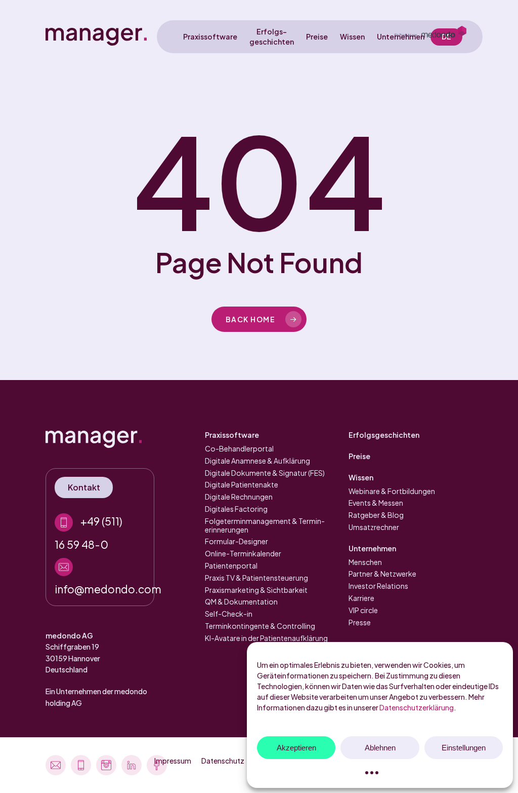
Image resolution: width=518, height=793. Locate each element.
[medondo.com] (430, 37)
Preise (359, 456)
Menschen (365, 562)
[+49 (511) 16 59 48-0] (100, 530)
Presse (360, 622)
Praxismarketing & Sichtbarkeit (256, 589)
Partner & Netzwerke (382, 573)
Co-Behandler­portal (239, 448)
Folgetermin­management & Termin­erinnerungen (265, 525)
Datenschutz (222, 760)
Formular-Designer (236, 541)
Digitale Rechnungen (239, 496)
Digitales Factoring (236, 508)
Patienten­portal (231, 565)
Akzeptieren (296, 747)
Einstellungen (464, 747)
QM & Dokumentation (241, 601)
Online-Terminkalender (243, 553)
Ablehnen (380, 747)
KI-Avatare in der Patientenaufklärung (266, 638)
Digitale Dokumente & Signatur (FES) (265, 472)
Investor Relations (378, 585)
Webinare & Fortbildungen (392, 491)
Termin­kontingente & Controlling (260, 625)
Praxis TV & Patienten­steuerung (256, 577)
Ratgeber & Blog (376, 514)
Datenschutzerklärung (416, 707)
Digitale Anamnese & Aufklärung (257, 460)
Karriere (361, 597)
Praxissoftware (232, 434)
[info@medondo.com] (100, 575)
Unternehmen (372, 548)
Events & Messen (376, 502)
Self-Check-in (228, 613)
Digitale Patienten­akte (241, 484)
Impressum (172, 760)
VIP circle (363, 610)
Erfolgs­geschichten (384, 434)
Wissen (361, 477)
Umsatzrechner (374, 527)
